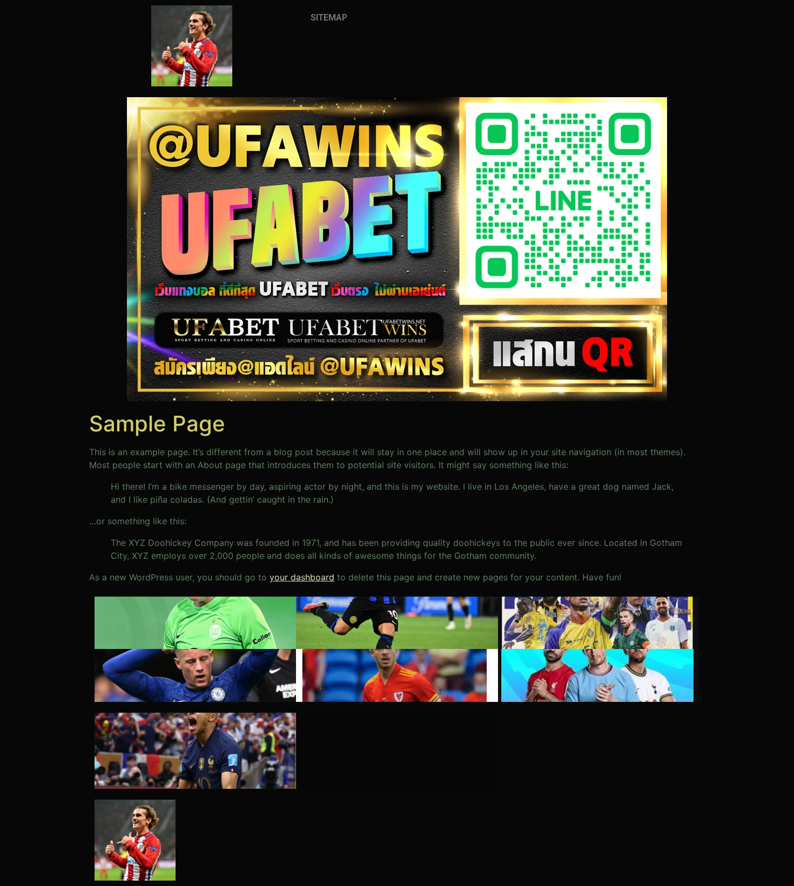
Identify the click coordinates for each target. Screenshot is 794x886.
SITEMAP (329, 17)
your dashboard (302, 577)
